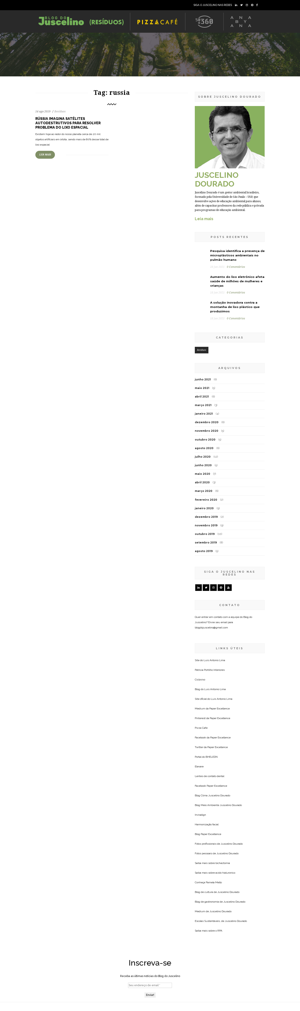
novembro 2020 (206, 430)
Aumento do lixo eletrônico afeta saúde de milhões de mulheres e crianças (237, 281)
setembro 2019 (206, 542)
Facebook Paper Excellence (211, 785)
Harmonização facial (207, 824)
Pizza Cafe (201, 727)
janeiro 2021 (204, 413)
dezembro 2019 (206, 516)
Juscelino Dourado (219, 795)
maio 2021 (202, 388)
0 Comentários (236, 266)
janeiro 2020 (204, 508)
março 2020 (203, 491)
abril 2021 (202, 396)
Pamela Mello (214, 882)
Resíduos (60, 111)
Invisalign (200, 814)
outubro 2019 (205, 534)
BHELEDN (212, 756)
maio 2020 (202, 473)
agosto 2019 (204, 551)
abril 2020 (202, 482)
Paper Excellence (219, 708)
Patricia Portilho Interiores (210, 669)
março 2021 (203, 405)
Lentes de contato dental (209, 776)
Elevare (199, 766)
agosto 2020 (204, 448)
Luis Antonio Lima (214, 660)
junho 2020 (203, 465)
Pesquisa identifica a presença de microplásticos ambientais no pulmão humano (237, 255)
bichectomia (222, 863)
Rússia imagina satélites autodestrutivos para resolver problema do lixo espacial (68, 123)
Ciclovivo (200, 679)
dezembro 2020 (207, 422)
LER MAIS (45, 154)
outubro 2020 (205, 439)
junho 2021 (203, 379)
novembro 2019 (206, 525)
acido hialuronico (225, 872)
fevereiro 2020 (206, 499)
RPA (219, 930)
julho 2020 (203, 456)
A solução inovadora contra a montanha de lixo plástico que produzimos (235, 307)
